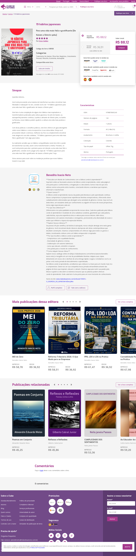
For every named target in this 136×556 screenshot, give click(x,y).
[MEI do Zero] (28, 330)
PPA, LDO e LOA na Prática (96, 357)
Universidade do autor (27, 512)
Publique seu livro (100, 1)
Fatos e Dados (6, 516)
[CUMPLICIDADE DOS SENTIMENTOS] (100, 413)
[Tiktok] (71, 535)
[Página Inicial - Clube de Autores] (8, 7)
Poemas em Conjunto (22, 439)
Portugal (66, 1)
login (41, 470)
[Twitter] (51, 535)
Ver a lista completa (125, 302)
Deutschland (84, 1)
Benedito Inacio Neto (55, 363)
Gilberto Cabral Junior (55, 443)
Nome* (110, 500)
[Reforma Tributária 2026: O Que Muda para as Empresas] (64, 330)
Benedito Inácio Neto (19, 360)
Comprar (121, 48)
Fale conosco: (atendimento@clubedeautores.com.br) (19, 540)
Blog (2, 508)
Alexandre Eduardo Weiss (21, 443)
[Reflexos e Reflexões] (64, 413)
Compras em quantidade (27, 516)
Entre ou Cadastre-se (121, 6)
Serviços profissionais (26, 508)
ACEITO (127, 547)
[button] (63, 302)
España (74, 1)
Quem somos (5, 512)
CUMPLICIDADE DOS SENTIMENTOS (93, 440)
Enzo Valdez (43, 41)
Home (5, 14)
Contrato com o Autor (8, 524)
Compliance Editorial (26, 505)
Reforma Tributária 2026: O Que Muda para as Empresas (63, 358)
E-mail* (110, 508)
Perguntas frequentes (8, 536)
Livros (10, 14)
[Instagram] (64, 535)
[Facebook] (58, 535)
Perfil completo (56, 288)
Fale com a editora (78, 288)
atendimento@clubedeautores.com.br (92, 160)
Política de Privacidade (38, 548)
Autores (3, 505)
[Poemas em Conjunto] (28, 413)
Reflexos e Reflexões (57, 439)
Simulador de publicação (30, 524)
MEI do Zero (17, 357)
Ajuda (133, 1)
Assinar (112, 519)
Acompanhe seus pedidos (119, 1)
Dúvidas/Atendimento (8, 501)
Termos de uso (6, 520)
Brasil (58, 1)
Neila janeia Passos (91, 446)
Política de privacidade (27, 501)
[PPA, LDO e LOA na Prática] (100, 330)
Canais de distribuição (26, 520)
